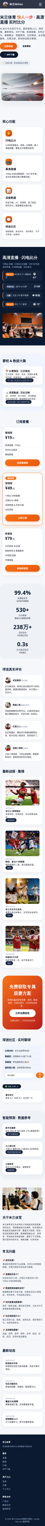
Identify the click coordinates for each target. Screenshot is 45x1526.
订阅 (4, 1465)
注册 (4, 1485)
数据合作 (6, 1505)
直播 (4, 1457)
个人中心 (6, 1489)
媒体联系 (6, 1508)
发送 (40, 1075)
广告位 (5, 1501)
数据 (4, 1461)
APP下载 (6, 1469)
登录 (4, 1481)
